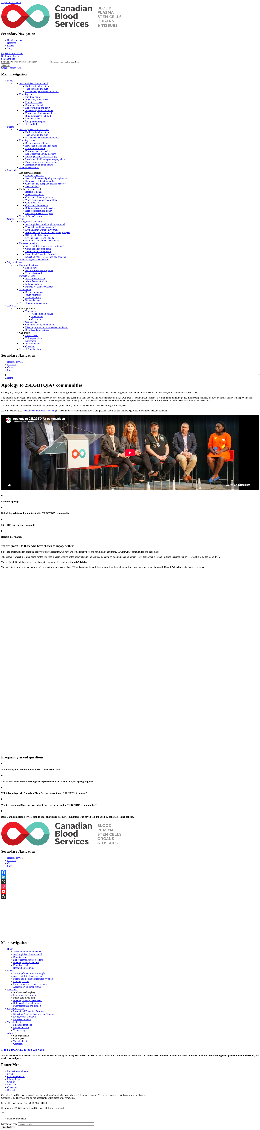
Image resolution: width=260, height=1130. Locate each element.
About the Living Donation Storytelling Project (47, 232)
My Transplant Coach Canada (39, 238)
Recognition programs (35, 121)
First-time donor (32, 97)
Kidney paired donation (36, 235)
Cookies (11, 1082)
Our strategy (31, 322)
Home (10, 378)
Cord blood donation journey (39, 197)
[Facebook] (130, 872)
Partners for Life (27, 276)
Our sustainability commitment (39, 324)
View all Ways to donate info (33, 303)
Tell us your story (33, 338)
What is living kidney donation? (40, 227)
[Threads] (130, 896)
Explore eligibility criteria (37, 86)
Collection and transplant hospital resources (45, 183)
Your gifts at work (33, 273)
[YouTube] (130, 891)
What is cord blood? (34, 194)
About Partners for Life (36, 281)
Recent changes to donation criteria (42, 91)
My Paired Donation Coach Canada (42, 240)
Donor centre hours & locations (40, 113)
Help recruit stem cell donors (39, 210)
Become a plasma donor (36, 143)
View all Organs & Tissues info (34, 259)
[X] (130, 881)
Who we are (31, 311)
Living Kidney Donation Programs (41, 229)
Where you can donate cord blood (41, 200)
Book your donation (16, 1118)
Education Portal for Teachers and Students (45, 257)
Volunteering (25, 289)
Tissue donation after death (38, 251)
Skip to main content (11, 2)
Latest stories (31, 335)
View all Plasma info (29, 167)
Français (12, 53)
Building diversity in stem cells (39, 208)
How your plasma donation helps (41, 145)
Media (10, 1073)
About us (11, 305)
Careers (10, 45)
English (4, 53)
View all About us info (30, 349)
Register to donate (33, 192)
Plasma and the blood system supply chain (45, 159)
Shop (9, 48)
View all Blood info (28, 124)
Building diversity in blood (38, 116)
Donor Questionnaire (35, 148)
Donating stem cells (34, 175)
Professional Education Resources (41, 254)
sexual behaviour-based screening (40, 410)
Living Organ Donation (30, 221)
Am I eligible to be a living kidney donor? (45, 224)
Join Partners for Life (35, 278)
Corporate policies (16, 1076)
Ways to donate (14, 262)
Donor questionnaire (35, 105)
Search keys (7, 61)
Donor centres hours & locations (40, 154)
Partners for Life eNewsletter (39, 286)
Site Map (11, 1084)
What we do (37, 316)
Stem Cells (12, 170)
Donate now (31, 267)
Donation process (33, 102)
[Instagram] (130, 886)
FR (21, 53)
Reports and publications (37, 330)
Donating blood (26, 94)
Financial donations (28, 265)
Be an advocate (32, 300)
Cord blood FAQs (33, 202)
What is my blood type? (36, 99)
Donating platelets (33, 118)
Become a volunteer (34, 292)
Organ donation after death (38, 248)
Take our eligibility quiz (36, 89)
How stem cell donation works (39, 181)
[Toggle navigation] (259, 374)
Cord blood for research (36, 205)
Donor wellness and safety (37, 107)
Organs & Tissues (15, 219)
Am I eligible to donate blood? (33, 83)
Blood (10, 80)
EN (18, 53)
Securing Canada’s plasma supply (41, 156)
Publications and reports (18, 1071)
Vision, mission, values (42, 314)
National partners (33, 284)
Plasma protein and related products (42, 162)
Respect (11, 1090)
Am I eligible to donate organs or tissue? (44, 246)
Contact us (30, 346)
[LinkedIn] (130, 877)
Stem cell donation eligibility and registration (46, 178)
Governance (37, 319)
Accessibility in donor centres (39, 110)
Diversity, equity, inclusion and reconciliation (46, 327)
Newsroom (30, 341)
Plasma (10, 126)
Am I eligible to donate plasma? (34, 129)
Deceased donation (28, 243)
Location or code (9, 1124)
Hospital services (15, 40)
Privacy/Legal (13, 1079)
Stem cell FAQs (32, 186)
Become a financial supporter (39, 270)
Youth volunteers (33, 295)
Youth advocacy (33, 297)
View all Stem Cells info (30, 216)
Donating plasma (27, 140)
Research (11, 43)
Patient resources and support (39, 213)
